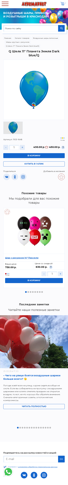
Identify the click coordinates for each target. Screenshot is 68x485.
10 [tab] (38, 428)
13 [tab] (45, 428)
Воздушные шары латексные (45, 38)
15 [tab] (50, 428)
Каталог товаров (22, 38)
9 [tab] (36, 428)
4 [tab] (33, 292)
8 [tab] (42, 292)
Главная (7, 38)
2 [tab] (28, 292)
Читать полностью (34, 406)
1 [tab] (26, 292)
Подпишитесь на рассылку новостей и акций (29, 453)
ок (61, 458)
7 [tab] (40, 292)
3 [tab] (30, 292)
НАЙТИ (61, 28)
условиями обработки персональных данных (37, 467)
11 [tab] (41, 428)
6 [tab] (37, 292)
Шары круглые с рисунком (17, 42)
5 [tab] (35, 292)
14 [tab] (48, 428)
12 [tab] (43, 428)
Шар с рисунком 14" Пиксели (21, 258)
